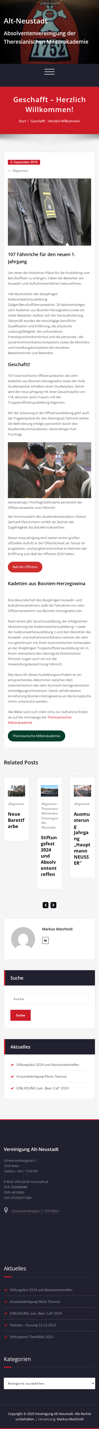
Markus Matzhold (70, 1419)
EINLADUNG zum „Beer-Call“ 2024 (42, 1088)
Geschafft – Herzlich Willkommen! (55, 121)
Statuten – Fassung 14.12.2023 (33, 1325)
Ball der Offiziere (25, 567)
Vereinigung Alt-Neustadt (50, 823)
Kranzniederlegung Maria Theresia (41, 1076)
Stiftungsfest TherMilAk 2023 (32, 1337)
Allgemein (20, 171)
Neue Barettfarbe (16, 820)
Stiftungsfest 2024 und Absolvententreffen (49, 855)
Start (22, 121)
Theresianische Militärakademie (36, 736)
